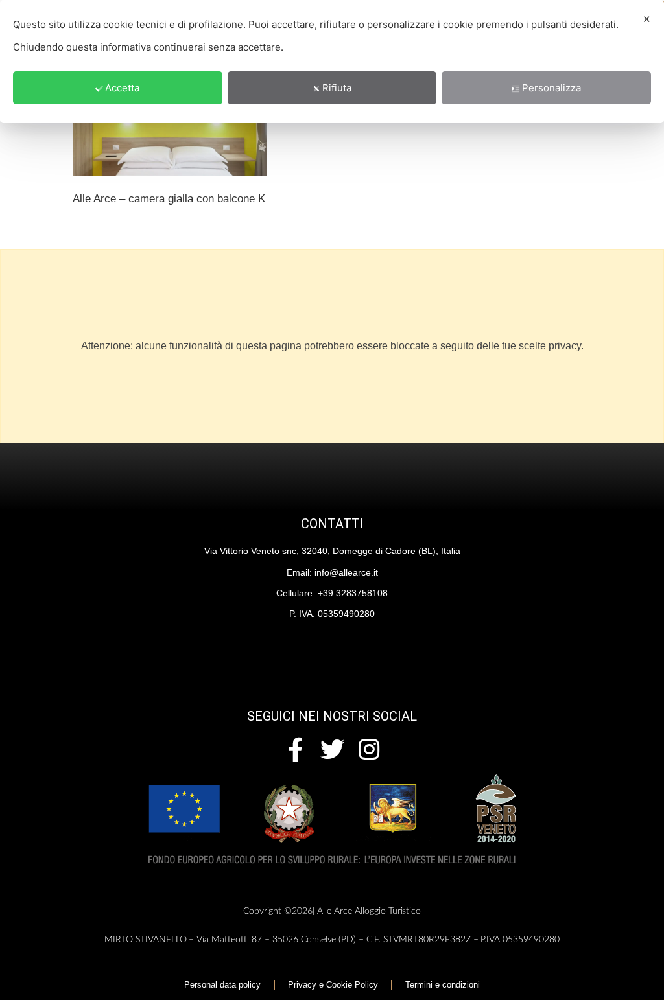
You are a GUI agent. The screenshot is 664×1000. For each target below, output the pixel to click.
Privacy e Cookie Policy (333, 985)
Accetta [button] (122, 88)
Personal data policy (222, 985)
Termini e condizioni (442, 985)
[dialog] (332, 61)
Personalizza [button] (551, 88)
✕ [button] (647, 19)
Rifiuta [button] (336, 88)
